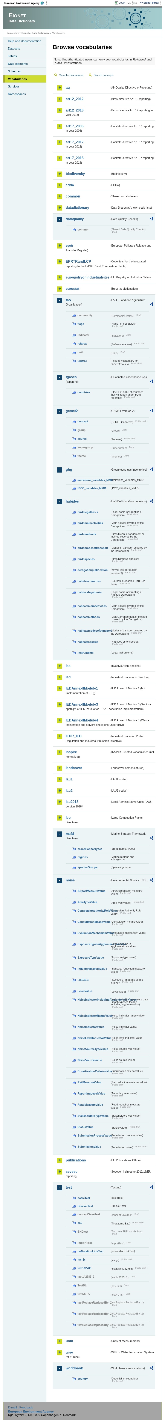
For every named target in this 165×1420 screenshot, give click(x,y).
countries (84, 392)
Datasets (14, 48)
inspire (71, 752)
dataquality (75, 219)
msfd (70, 834)
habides (72, 501)
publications (76, 1160)
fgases (71, 377)
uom (69, 1341)
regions (83, 857)
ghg (69, 469)
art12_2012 (75, 99)
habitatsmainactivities (92, 606)
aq (68, 87)
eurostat (72, 289)
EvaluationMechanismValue (94, 933)
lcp (68, 817)
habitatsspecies (88, 641)
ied (68, 677)
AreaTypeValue (87, 902)
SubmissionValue (89, 1146)
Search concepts (103, 75)
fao (68, 300)
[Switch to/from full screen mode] (135, 3)
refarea (82, 343)
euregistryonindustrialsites (88, 277)
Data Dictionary (40, 33)
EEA (26, 3)
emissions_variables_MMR (94, 480)
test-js (82, 1259)
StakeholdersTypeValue (93, 1115)
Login (122, 3)
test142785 (84, 1268)
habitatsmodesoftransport (94, 630)
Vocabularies (17, 79)
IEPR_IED (74, 736)
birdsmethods (87, 534)
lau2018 (72, 802)
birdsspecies (86, 559)
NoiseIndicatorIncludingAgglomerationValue (94, 999)
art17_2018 (75, 158)
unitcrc (82, 361)
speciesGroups (88, 867)
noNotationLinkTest (90, 1251)
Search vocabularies (71, 75)
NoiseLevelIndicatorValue (94, 1038)
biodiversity (75, 174)
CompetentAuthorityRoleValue (94, 910)
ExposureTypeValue (91, 957)
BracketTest (85, 1206)
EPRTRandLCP (78, 261)
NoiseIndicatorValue (91, 1026)
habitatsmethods (89, 617)
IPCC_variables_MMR (92, 488)
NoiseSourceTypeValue (93, 1049)
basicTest (84, 1198)
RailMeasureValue (89, 1082)
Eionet (25, 33)
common (73, 196)
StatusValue (85, 1127)
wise (69, 1352)
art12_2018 (75, 110)
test (69, 1187)
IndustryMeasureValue (92, 968)
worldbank (74, 1368)
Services (14, 86)
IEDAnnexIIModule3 (82, 704)
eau (80, 1222)
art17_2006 (75, 126)
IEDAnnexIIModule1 (82, 688)
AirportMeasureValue (91, 891)
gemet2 (72, 411)
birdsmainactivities (90, 523)
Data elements (18, 63)
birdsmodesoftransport (93, 548)
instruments (85, 652)
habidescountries (89, 581)
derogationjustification (93, 570)
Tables (12, 56)
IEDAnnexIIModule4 (82, 720)
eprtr (69, 245)
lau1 (69, 779)
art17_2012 (75, 142)
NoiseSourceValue (90, 1060)
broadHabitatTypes (90, 849)
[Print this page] (130, 3)
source (82, 438)
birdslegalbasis (88, 512)
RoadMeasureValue (90, 1104)
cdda (70, 185)
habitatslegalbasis (90, 592)
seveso (72, 1171)
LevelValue (85, 991)
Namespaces (17, 94)
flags (81, 323)
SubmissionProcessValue (94, 1135)
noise (70, 880)
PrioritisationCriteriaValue (94, 1071)
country (83, 1378)
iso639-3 (83, 980)
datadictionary (77, 207)
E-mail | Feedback (20, 1407)
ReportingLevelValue (91, 1093)
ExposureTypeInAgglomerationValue (94, 944)
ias (68, 666)
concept (83, 421)
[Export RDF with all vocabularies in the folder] (151, 219)
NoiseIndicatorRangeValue (94, 1015)
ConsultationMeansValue (94, 921)
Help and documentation (24, 41)
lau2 (69, 790)
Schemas (14, 71)
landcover (74, 768)
